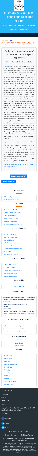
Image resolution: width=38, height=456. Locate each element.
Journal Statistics (10, 234)
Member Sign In (9, 197)
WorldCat (7, 370)
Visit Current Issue (10, 264)
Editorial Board (9, 240)
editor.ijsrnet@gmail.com (14, 410)
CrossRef (7, 361)
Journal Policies (9, 246)
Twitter (7, 428)
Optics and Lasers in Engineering (12, 326)
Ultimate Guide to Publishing (13, 224)
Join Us (3, 397)
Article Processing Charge (12, 212)
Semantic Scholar (10, 381)
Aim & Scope (8, 243)
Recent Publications (10, 273)
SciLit (6, 376)
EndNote (6, 166)
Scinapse (7, 378)
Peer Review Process (11, 218)
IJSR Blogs (7, 251)
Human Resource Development (11, 329)
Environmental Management (25, 332)
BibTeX (31, 164)
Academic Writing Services (13, 248)
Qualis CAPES (8, 355)
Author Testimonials (10, 237)
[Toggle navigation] (5, 35)
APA (19, 164)
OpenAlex (7, 373)
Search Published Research (13, 270)
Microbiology (25, 329)
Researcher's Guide (10, 221)
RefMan (12, 166)
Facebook (8, 418)
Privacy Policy (6, 400)
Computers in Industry (9, 332)
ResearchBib (8, 384)
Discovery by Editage (11, 364)
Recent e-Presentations (12, 254)
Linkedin (7, 423)
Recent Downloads (10, 276)
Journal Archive (9, 267)
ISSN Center (8, 358)
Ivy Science (8, 367)
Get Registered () (11, 200)
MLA (24, 164)
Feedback (4, 394)
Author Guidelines (10, 215)
